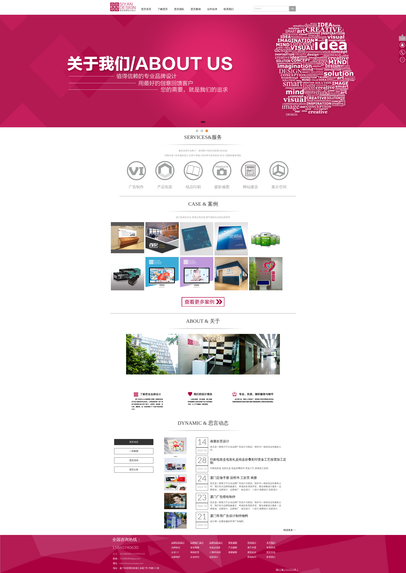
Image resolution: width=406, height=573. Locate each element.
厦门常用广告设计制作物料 (229, 516)
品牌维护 (175, 557)
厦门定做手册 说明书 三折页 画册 (233, 477)
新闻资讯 (270, 548)
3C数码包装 (215, 552)
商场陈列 (251, 557)
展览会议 (251, 552)
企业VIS (175, 552)
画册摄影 (232, 552)
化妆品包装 (214, 548)
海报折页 (194, 552)
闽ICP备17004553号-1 (287, 570)
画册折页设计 (219, 441)
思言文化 (270, 552)
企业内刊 (194, 557)
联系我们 (229, 9)
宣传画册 (194, 548)
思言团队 (179, 9)
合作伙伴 (212, 9)
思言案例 (196, 9)
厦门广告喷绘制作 (223, 496)
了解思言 (163, 9)
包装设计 (213, 557)
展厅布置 (251, 548)
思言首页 (146, 9)
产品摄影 (232, 548)
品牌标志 (175, 548)
